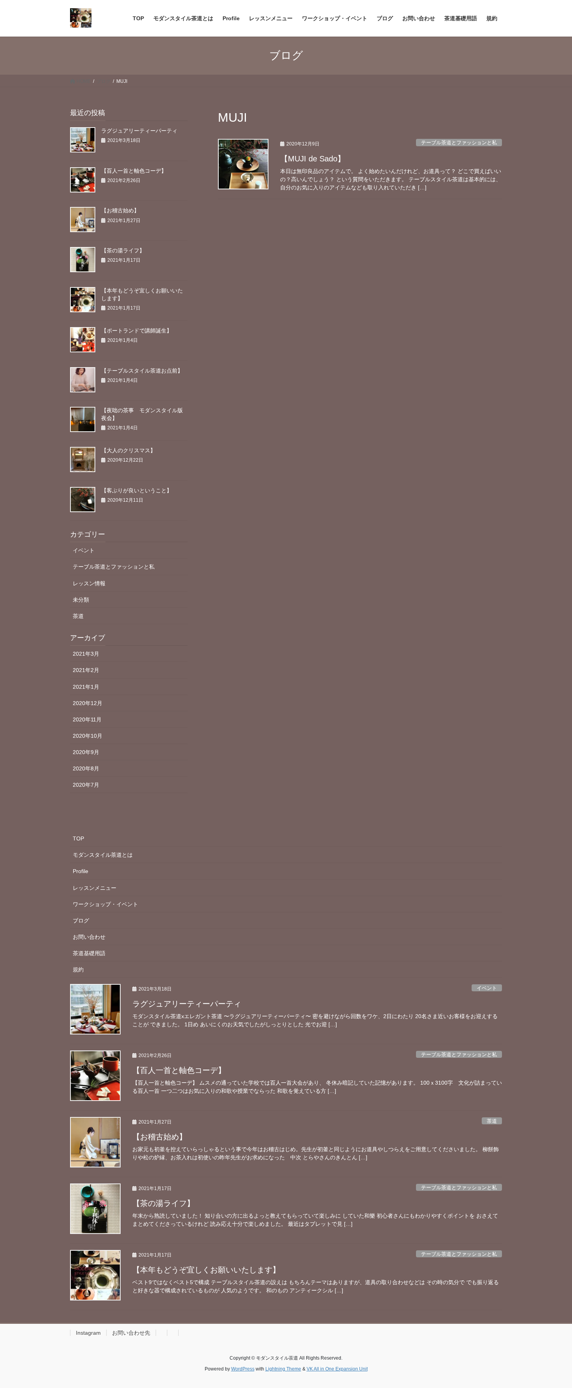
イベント (84, 550)
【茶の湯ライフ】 (123, 250)
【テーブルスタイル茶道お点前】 (142, 371)
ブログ (81, 920)
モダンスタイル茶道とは (103, 855)
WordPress (242, 1369)
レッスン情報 (89, 583)
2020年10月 (87, 736)
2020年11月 (87, 719)
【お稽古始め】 (120, 210)
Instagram (88, 1333)
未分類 (81, 600)
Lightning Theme (283, 1369)
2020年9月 (86, 752)
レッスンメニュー (94, 888)
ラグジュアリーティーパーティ (139, 131)
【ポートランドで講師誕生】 (136, 330)
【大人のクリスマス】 (128, 450)
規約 (78, 969)
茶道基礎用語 (89, 953)
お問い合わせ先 (131, 1333)
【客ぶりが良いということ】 (136, 490)
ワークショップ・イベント (105, 904)
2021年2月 (86, 670)
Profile (80, 871)
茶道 (78, 616)
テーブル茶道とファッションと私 (459, 142)
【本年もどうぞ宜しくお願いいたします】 (206, 1269)
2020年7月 (86, 785)
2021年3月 (86, 654)
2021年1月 (86, 687)
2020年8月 (86, 768)
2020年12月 (87, 703)
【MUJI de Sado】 (312, 158)
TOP (78, 838)
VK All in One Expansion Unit (337, 1369)
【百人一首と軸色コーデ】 (134, 171)
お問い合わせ (89, 937)
